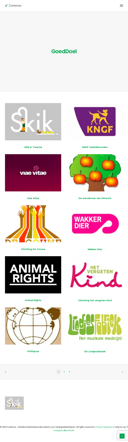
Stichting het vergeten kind (95, 300)
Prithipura (33, 351)
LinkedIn (70, 430)
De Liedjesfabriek (95, 351)
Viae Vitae (33, 198)
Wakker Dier (95, 249)
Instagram (58, 430)
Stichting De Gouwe (33, 249)
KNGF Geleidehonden (95, 147)
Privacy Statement (104, 426)
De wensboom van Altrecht (95, 198)
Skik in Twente (33, 147)
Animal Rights (33, 300)
